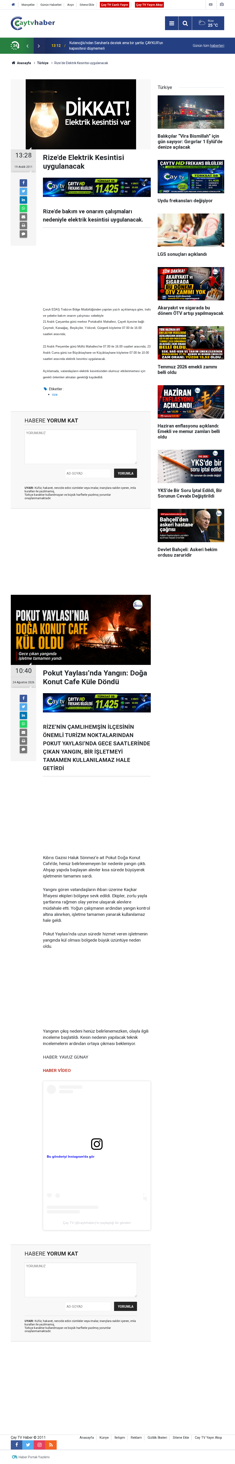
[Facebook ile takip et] (16, 1445)
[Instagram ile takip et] (39, 1445)
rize (55, 395)
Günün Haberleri (51, 4)
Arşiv (70, 4)
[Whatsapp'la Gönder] (23, 208)
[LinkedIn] (23, 200)
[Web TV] (210, 4)
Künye (104, 1438)
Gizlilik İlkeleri (157, 1438)
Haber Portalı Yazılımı (34, 1457)
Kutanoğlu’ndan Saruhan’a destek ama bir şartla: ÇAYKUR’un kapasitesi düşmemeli (116, 46)
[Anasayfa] (13, 4)
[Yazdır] (23, 225)
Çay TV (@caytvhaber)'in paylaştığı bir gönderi (97, 1223)
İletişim (120, 1438)
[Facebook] (23, 183)
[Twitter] (23, 191)
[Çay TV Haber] (33, 23)
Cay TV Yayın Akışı (208, 1438)
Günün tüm (208, 45)
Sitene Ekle (87, 4)
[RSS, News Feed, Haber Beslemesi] (51, 1445)
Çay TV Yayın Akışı (149, 4)
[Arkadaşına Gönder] (23, 217)
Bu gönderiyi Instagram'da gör (70, 1156)
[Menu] (172, 23)
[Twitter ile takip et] (28, 1445)
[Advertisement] (97, 267)
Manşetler (28, 4)
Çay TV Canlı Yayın (114, 4)
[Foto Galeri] (221, 4)
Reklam (136, 1438)
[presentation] (27, 45)
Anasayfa (87, 1438)
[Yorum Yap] (23, 234)
